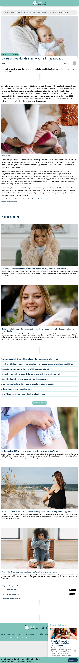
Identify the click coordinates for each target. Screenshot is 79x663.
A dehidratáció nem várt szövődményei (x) (16, 389)
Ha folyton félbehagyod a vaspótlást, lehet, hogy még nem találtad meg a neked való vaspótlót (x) (38, 330)
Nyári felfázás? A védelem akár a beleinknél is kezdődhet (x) (23, 394)
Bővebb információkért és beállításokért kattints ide (17, 661)
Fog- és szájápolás (35, 12)
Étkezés (26, 12)
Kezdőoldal (6, 12)
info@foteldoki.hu (13, 638)
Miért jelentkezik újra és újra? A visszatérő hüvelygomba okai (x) (24, 379)
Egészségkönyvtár (16, 12)
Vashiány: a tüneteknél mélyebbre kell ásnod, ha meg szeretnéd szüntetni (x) (35, 268)
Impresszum (30, 634)
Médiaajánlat (45, 634)
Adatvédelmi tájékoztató (10, 634)
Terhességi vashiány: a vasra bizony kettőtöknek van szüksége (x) (25, 369)
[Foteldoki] (32, 627)
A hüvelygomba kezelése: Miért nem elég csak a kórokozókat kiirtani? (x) (27, 384)
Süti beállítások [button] (25, 638)
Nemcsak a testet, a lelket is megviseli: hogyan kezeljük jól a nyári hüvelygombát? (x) (32, 374)
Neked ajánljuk (57, 625)
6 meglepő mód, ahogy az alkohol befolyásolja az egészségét (61, 643)
